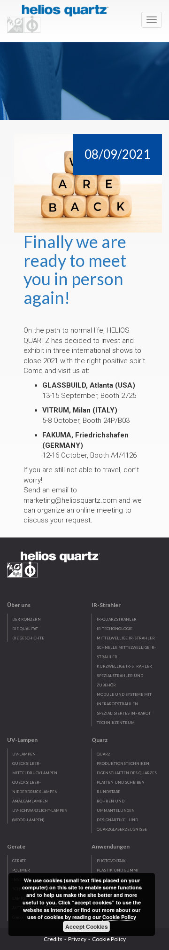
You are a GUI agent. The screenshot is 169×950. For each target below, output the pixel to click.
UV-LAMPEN (24, 754)
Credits (53, 938)
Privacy (77, 938)
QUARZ (103, 754)
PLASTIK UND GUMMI (117, 870)
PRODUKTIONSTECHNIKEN (123, 763)
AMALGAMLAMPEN (30, 801)
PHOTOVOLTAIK (111, 860)
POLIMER (21, 870)
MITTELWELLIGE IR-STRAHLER (126, 638)
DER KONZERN (26, 619)
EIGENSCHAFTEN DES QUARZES (127, 773)
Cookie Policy (109, 938)
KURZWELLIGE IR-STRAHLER (124, 666)
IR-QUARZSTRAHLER (117, 619)
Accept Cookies (86, 926)
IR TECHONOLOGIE (114, 628)
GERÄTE (19, 860)
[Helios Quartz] (60, 16)
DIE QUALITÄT (25, 628)
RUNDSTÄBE (108, 791)
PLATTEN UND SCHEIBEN (121, 782)
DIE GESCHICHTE (28, 638)
